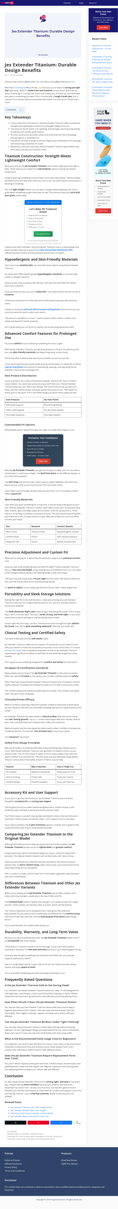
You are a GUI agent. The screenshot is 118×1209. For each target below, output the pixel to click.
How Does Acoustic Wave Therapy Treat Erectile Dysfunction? (31, 1139)
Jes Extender (18, 87)
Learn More (103, 27)
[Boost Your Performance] (103, 142)
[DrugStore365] (7, 3)
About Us (93, 3)
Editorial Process (12, 1160)
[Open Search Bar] (114, 3)
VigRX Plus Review (69, 1163)
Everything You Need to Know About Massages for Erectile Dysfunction (34, 1136)
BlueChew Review (69, 1160)
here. (73, 81)
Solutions (67, 3)
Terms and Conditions (15, 1170)
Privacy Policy (11, 1167)
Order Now (43, 461)
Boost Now (103, 211)
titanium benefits (36, 1134)
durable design (13, 1134)
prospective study (13, 650)
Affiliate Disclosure (13, 1163)
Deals (81, 3)
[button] (106, 3)
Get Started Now (43, 234)
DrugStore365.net (58, 1199)
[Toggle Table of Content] (20, 110)
